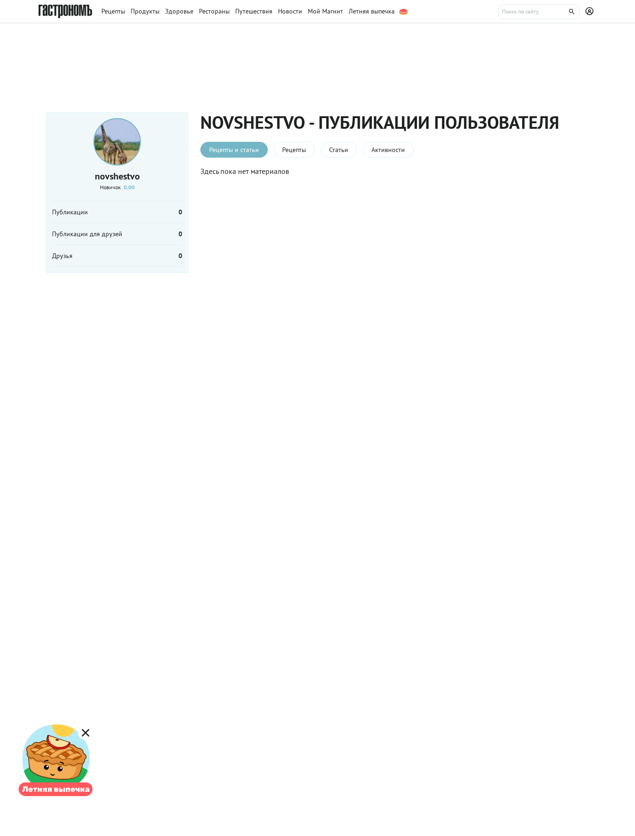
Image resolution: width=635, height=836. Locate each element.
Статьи (338, 150)
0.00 (129, 187)
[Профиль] (590, 11)
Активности (388, 150)
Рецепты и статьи (234, 150)
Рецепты (294, 150)
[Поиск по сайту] (539, 11)
